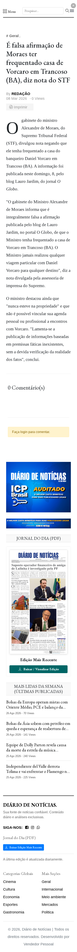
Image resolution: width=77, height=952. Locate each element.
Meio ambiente (54, 897)
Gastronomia (13, 912)
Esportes (10, 905)
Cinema (9, 882)
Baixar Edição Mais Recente (25, 847)
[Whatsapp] (38, 827)
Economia (11, 897)
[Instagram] (32, 827)
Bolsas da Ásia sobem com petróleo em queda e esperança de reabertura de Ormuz (38, 728)
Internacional (52, 889)
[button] (9, 11)
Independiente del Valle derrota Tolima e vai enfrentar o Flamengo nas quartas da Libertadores (38, 771)
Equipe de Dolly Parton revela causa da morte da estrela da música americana (36, 750)
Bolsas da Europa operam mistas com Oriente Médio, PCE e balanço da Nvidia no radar (37, 707)
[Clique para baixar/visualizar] (38, 601)
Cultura (9, 889)
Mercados (50, 905)
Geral (46, 882)
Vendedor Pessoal (39, 944)
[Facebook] (26, 827)
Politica (48, 912)
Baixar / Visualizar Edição (41, 669)
